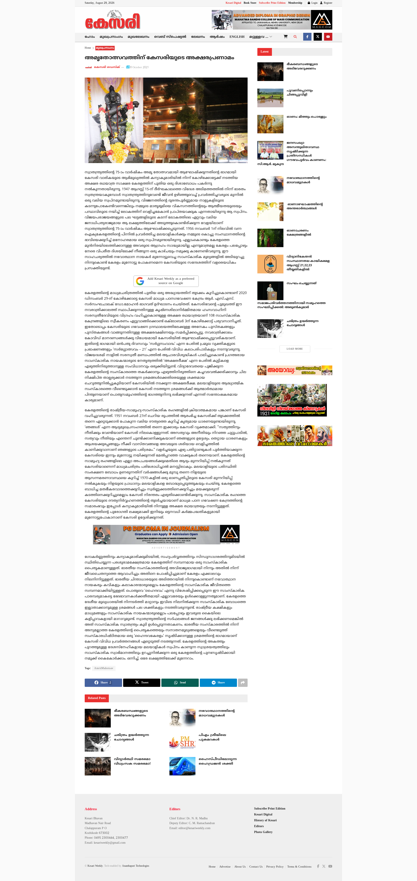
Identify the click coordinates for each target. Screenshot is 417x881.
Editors (259, 826)
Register (327, 3)
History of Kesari (265, 820)
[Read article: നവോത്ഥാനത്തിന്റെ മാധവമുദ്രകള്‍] (182, 718)
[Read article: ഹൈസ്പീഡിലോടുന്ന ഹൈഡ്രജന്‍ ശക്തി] (182, 766)
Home (88, 48)
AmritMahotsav (103, 668)
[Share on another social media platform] (243, 683)
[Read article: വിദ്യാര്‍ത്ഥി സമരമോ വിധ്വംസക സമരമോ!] (98, 766)
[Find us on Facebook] (307, 37)
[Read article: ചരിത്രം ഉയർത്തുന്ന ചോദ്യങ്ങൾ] (98, 742)
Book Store (250, 3)
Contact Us (256, 867)
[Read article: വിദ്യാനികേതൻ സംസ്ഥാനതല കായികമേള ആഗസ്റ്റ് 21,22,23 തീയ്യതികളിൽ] (270, 264)
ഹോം (90, 37)
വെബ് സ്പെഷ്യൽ (170, 37)
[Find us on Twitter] (318, 37)
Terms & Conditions (299, 867)
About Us (240, 867)
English (237, 37)
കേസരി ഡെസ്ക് (107, 67)
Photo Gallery (263, 832)
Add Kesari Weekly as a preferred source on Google (170, 281)
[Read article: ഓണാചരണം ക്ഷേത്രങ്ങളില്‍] (270, 238)
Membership (295, 3)
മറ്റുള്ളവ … (258, 37)
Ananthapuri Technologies (135, 866)
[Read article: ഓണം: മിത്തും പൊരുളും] (270, 124)
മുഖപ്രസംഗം (111, 37)
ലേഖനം (198, 37)
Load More (295, 348)
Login (314, 3)
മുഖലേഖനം (138, 37)
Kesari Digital (233, 3)
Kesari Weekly (95, 866)
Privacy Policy (275, 867)
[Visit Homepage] (113, 20)
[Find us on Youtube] (328, 37)
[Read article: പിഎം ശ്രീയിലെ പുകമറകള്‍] (182, 742)
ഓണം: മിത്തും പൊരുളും (307, 117)
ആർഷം (217, 37)
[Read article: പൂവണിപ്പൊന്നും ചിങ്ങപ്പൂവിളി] (270, 98)
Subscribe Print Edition (272, 3)
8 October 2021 (139, 67)
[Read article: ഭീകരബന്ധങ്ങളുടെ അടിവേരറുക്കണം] (98, 718)
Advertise (225, 867)
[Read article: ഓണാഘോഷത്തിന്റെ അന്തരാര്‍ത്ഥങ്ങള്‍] (270, 211)
